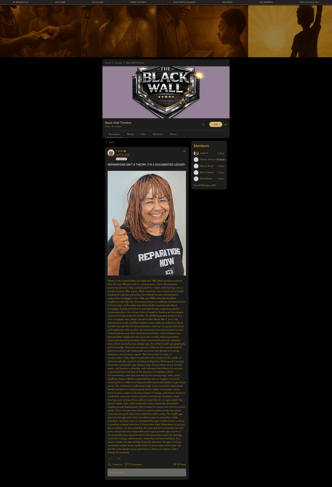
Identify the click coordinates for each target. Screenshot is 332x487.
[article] (147, 313)
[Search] (203, 124)
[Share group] (225, 124)
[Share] (184, 151)
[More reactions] (118, 458)
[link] (114, 134)
